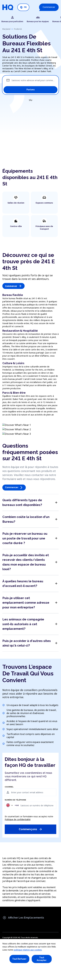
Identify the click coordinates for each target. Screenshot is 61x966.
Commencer (49, 7)
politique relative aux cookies (28, 949)
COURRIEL (9, 787)
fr (23, 7)
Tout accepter (41, 958)
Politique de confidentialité (17, 819)
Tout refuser (19, 959)
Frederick (18, 29)
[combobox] (12, 805)
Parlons (30, 89)
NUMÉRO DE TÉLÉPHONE (15, 800)
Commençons (30, 829)
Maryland (6, 29)
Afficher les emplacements (23, 918)
